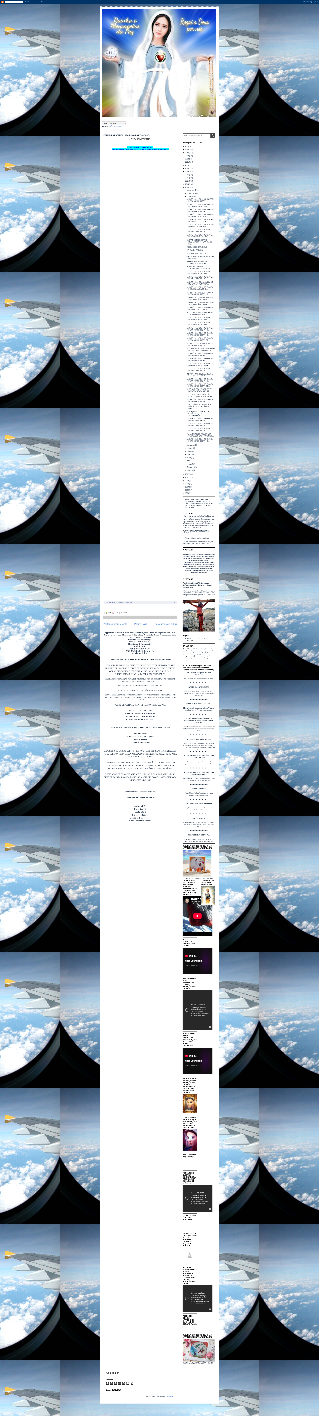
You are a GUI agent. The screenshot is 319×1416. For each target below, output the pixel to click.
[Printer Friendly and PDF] (115, 613)
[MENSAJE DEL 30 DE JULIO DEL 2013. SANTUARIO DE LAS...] (116, 429)
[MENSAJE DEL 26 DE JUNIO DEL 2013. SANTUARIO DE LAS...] (143, 219)
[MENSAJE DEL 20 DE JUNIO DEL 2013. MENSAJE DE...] (195, 166)
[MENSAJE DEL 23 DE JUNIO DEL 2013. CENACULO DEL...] (169, 193)
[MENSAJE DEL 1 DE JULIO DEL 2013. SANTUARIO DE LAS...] (169, 245)
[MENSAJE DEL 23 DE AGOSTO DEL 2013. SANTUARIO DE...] (143, 535)
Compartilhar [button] (128, 602)
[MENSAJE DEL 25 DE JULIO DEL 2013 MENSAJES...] (143, 403)
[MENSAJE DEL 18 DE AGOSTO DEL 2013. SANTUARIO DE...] (195, 561)
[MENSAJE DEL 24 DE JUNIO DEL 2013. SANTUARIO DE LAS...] (195, 193)
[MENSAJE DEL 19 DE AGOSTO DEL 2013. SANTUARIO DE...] (143, 508)
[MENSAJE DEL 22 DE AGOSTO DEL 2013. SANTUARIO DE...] (116, 535)
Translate (119, 126)
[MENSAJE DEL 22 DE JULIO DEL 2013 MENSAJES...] (195, 377)
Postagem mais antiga (166, 624)
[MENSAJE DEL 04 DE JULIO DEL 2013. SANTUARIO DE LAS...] (143, 272)
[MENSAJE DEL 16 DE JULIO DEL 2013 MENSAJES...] (143, 351)
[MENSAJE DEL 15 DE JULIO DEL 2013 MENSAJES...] (116, 351)
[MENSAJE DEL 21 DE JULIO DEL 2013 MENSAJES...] (169, 377)
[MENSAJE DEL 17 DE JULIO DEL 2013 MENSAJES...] (169, 351)
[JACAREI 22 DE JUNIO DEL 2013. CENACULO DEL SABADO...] (143, 193)
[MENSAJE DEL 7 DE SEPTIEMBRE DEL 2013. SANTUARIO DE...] (169, 587)
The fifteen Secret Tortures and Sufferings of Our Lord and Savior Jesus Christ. (197, 585)
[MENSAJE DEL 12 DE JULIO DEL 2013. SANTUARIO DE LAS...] (143, 324)
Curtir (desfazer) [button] (136, 255)
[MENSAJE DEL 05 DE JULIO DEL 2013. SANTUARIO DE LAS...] (169, 272)
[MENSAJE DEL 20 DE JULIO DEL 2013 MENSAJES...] (143, 377)
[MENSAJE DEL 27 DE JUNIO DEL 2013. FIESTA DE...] (169, 219)
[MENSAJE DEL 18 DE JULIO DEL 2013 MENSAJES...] (195, 351)
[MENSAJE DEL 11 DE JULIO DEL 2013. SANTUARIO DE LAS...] (116, 324)
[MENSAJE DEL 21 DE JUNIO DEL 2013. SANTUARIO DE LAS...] (116, 193)
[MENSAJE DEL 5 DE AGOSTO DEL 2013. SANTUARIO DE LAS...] (195, 429)
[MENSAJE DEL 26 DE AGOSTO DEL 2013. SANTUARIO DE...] (116, 561)
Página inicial (141, 624)
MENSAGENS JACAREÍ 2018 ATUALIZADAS (195, 640)
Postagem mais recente (115, 624)
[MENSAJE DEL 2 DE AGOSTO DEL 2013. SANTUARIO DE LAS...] (169, 429)
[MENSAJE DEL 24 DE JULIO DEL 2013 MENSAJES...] (116, 403)
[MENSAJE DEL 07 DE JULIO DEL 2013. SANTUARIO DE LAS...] (116, 298)
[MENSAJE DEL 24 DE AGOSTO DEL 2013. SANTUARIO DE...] (169, 535)
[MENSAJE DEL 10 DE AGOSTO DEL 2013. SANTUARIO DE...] (116, 482)
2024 (187, 152)
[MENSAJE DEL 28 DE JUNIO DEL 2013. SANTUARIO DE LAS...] (195, 219)
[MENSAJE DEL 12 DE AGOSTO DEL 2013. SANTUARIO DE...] (169, 482)
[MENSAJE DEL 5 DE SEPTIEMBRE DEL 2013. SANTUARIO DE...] (116, 587)
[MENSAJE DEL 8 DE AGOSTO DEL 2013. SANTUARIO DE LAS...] (169, 456)
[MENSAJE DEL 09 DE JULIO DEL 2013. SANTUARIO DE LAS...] (169, 298)
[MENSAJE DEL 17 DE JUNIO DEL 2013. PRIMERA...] (116, 166)
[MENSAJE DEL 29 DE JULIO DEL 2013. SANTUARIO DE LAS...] (195, 403)
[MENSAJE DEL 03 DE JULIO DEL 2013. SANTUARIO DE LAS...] (116, 272)
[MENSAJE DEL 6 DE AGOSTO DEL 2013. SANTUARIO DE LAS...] (116, 456)
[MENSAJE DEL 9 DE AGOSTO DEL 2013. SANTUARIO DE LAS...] (195, 456)
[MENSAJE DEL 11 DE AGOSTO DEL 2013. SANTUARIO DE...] (143, 482)
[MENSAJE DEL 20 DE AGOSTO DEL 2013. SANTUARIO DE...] (169, 508)
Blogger (170, 1396)
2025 (187, 149)
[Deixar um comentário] (120, 602)
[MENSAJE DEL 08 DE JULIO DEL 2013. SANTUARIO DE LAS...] (143, 298)
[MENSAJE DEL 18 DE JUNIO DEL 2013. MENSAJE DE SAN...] (143, 166)
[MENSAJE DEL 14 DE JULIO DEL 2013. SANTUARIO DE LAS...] (195, 324)
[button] (127, 177)
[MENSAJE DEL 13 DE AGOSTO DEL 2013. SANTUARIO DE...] (195, 482)
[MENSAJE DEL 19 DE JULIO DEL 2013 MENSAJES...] (116, 377)
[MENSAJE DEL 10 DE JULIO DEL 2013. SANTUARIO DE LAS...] (195, 298)
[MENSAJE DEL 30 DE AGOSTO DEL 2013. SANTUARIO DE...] (169, 561)
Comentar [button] (113, 177)
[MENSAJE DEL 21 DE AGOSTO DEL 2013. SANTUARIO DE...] (195, 508)
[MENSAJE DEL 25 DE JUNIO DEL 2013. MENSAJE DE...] (116, 219)
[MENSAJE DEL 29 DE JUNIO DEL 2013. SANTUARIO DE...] (116, 245)
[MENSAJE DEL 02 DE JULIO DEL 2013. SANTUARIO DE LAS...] (195, 245)
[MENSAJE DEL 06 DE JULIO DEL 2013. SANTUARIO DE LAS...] (195, 272)
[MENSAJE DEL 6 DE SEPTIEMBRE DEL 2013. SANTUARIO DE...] (143, 587)
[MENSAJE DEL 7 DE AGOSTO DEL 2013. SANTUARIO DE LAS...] (143, 456)
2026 (187, 146)
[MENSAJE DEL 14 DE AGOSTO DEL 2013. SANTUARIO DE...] (116, 508)
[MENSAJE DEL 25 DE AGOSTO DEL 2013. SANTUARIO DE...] (195, 535)
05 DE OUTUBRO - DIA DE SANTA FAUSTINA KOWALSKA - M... (199, 390)
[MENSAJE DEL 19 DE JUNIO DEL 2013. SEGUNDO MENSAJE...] (169, 166)
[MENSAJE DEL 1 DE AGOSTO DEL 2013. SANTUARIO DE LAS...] (143, 429)
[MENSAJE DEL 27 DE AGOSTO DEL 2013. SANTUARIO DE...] (143, 561)
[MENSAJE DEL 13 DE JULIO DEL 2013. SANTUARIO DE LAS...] (169, 324)
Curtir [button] (106, 177)
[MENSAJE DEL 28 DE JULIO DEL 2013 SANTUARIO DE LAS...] (169, 403)
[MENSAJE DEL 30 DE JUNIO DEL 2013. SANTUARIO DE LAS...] (143, 245)
